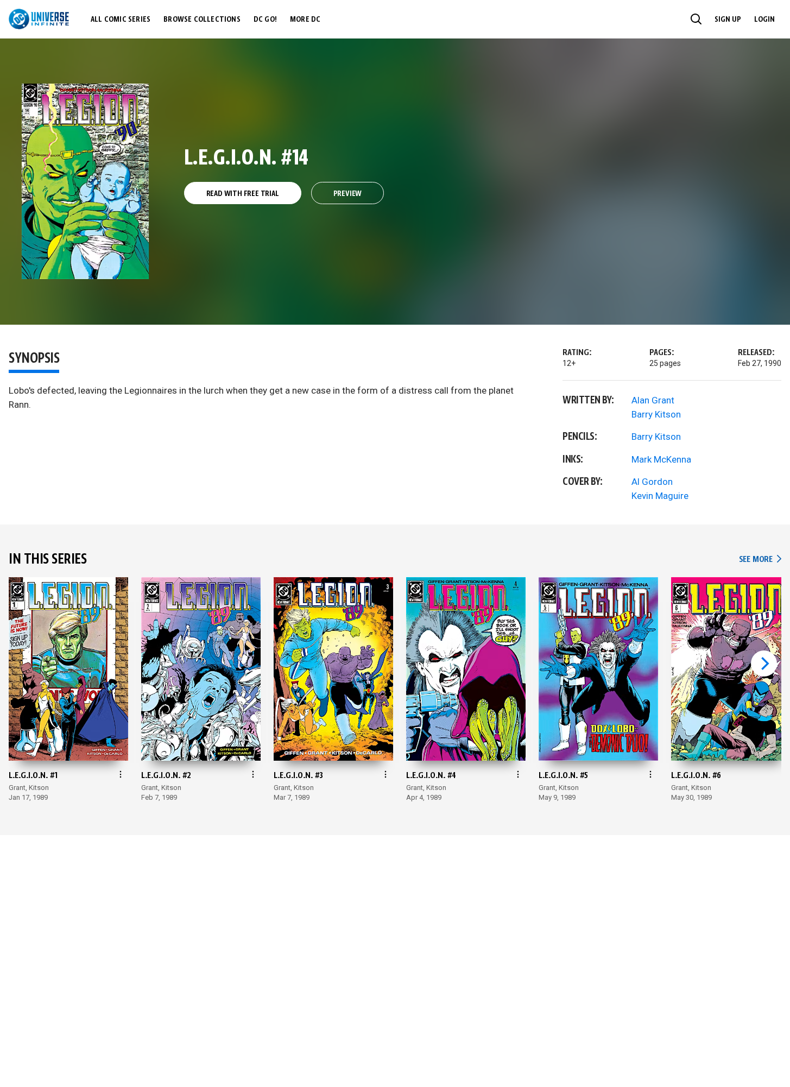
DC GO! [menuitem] (265, 19)
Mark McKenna (661, 459)
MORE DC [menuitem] (305, 19)
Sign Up (728, 19)
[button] (696, 19)
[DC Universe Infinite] (39, 19)
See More (760, 559)
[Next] (764, 663)
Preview (347, 194)
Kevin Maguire (659, 495)
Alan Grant (652, 400)
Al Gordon (652, 481)
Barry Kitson (656, 414)
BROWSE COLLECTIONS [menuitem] (202, 19)
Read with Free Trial (242, 194)
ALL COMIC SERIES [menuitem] (120, 19)
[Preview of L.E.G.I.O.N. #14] (85, 181)
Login (764, 19)
